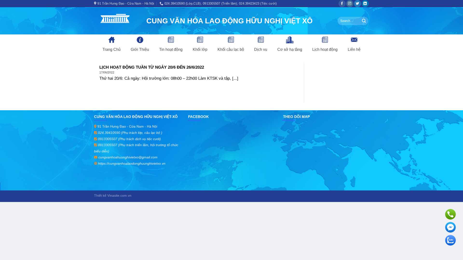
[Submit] (364, 21)
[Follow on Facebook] (342, 3)
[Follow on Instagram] (349, 3)
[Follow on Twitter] (357, 3)
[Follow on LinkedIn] (365, 3)
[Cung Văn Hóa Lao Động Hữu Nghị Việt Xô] (116, 20)
